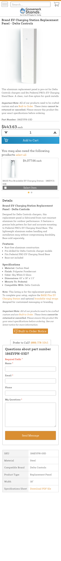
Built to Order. (26, 106)
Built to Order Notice (32, 331)
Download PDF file (40, 488)
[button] (28, 192)
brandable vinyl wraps (46, 298)
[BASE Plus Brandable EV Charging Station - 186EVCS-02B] (12, 168)
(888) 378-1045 (39, 342)
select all (21, 154)
